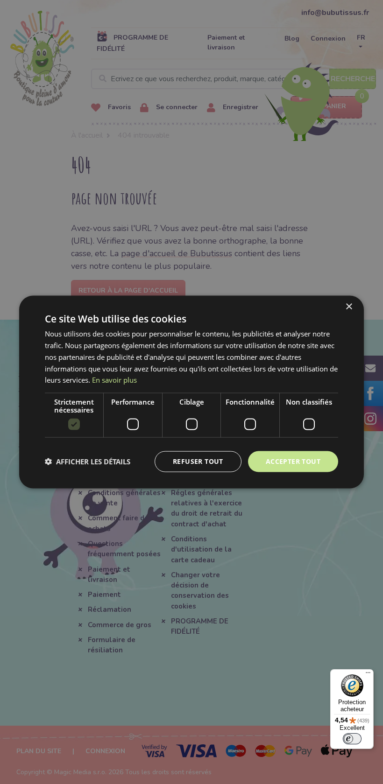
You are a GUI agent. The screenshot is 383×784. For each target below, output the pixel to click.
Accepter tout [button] (293, 461)
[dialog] (191, 392)
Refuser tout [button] (198, 461)
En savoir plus (114, 380)
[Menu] (368, 674)
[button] (87, 461)
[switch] (352, 738)
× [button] (348, 306)
